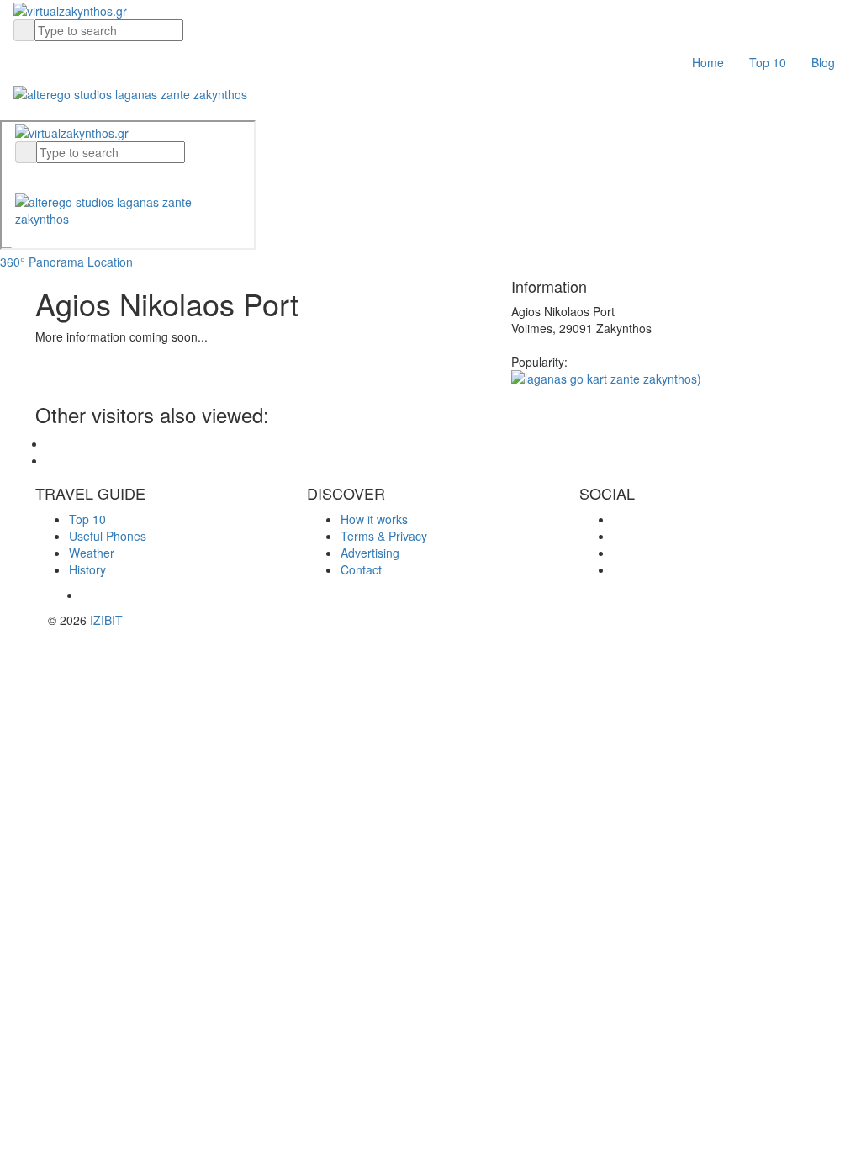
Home (708, 62)
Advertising (370, 552)
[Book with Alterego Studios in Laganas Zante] (130, 91)
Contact (361, 569)
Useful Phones (107, 535)
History (87, 569)
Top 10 (767, 62)
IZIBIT (106, 620)
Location (110, 261)
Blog (823, 62)
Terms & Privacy (384, 535)
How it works (374, 519)
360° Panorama (42, 261)
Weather (91, 552)
